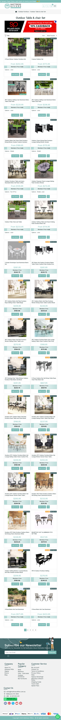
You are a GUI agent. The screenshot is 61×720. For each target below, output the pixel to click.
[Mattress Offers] (13, 6)
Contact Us (35, 669)
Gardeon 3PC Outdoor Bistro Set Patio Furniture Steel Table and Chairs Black (15, 417)
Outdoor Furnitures (21, 676)
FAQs (33, 675)
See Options (15, 74)
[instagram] (9, 703)
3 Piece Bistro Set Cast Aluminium (14, 609)
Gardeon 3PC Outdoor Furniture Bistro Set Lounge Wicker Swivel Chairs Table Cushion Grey (16, 495)
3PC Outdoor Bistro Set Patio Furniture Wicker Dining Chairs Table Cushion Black (43, 301)
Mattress (21, 671)
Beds (19, 669)
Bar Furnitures (22, 678)
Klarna (7, 673)
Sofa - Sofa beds (23, 673)
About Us (8, 667)
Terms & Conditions (37, 671)
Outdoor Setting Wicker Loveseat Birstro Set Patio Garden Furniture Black (16, 571)
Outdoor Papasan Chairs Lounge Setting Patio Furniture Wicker (43, 181)
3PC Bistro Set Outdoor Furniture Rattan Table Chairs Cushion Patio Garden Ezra (43, 263)
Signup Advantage (37, 677)
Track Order (35, 684)
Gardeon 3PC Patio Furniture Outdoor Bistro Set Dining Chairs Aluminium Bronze (44, 494)
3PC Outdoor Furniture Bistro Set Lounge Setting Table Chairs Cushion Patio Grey (43, 340)
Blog (6, 675)
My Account (35, 667)
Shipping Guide (36, 682)
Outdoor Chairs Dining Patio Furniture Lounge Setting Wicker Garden (42, 141)
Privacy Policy (36, 673)
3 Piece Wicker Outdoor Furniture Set (15, 59)
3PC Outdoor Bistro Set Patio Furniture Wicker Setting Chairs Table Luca (15, 340)
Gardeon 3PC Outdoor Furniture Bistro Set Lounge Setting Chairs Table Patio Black (43, 417)
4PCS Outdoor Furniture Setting (40, 571)
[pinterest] (20, 703)
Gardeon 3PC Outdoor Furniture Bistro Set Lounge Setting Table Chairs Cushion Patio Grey (17, 456)
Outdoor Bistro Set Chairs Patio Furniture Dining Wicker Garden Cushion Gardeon (16, 141)
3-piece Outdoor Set (37, 59)
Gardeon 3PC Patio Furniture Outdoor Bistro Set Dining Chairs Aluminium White (17, 533)
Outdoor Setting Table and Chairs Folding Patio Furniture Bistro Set (43, 222)
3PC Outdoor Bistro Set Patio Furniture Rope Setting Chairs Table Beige (15, 301)
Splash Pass (35, 685)
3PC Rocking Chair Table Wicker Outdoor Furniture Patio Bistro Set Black (16, 378)
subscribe (52, 652)
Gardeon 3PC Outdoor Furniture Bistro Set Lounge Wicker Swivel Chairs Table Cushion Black (43, 456)
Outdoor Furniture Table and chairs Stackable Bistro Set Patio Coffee (14, 181)
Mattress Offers (28, 718)
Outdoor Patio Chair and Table (13, 222)
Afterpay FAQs (9, 669)
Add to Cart (15, 275)
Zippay (7, 671)
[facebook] (5, 703)
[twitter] (13, 703)
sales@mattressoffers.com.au (16, 691)
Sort (43, 35)
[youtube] (16, 703)
